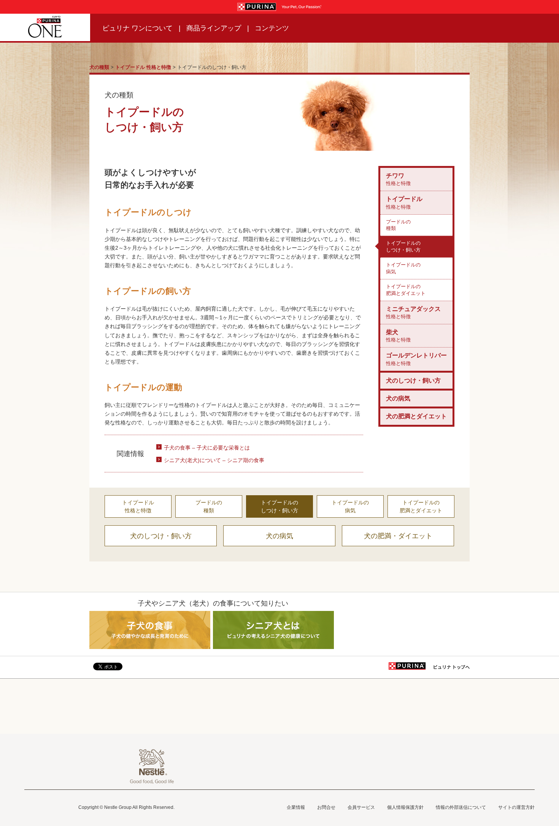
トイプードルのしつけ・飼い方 (403, 246)
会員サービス (361, 807)
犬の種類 (99, 67)
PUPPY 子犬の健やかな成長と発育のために (150, 630)
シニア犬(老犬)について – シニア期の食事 (214, 460)
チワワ (398, 179)
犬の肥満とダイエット (416, 416)
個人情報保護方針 (405, 807)
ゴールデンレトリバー (416, 359)
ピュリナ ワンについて (137, 28)
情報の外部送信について (461, 807)
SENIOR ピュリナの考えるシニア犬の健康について (273, 630)
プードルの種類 (398, 225)
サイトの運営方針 (516, 807)
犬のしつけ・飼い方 (413, 380)
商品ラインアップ (213, 28)
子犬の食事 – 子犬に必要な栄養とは (207, 448)
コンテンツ (272, 28)
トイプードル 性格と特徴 (143, 67)
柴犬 (398, 336)
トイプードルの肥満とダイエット (406, 290)
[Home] (45, 27)
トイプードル (404, 202)
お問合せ (326, 807)
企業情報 (296, 807)
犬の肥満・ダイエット (398, 536)
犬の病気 (398, 398)
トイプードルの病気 (403, 268)
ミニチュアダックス (413, 312)
